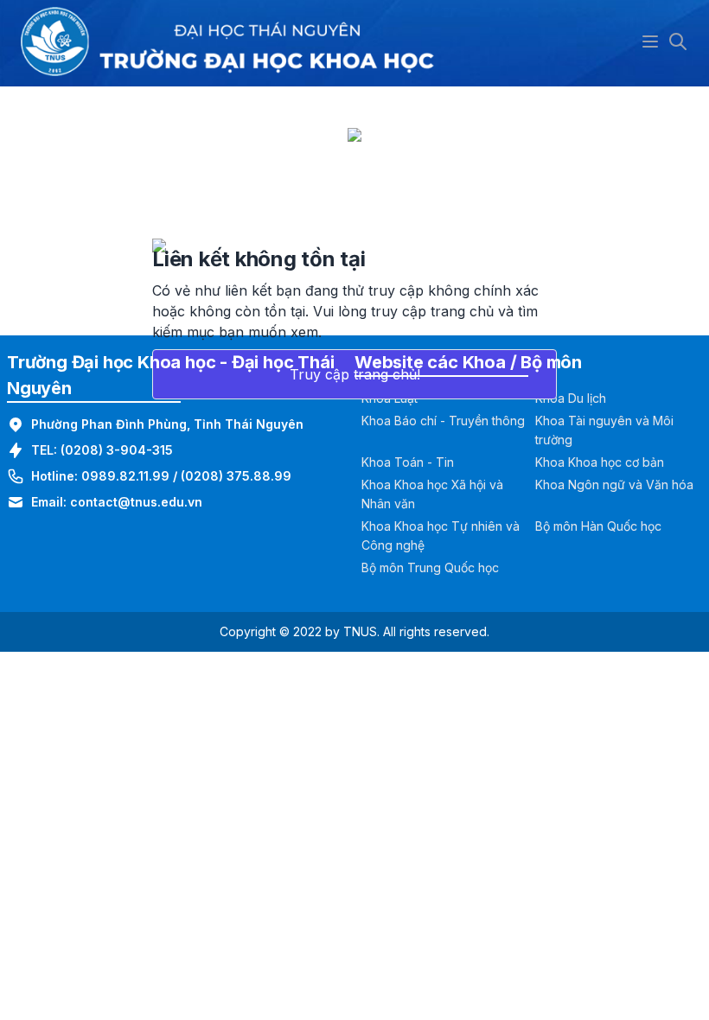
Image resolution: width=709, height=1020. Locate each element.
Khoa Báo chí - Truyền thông (443, 420)
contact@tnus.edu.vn (136, 501)
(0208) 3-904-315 (117, 450)
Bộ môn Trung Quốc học (430, 567)
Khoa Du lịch (570, 398)
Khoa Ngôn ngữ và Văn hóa (614, 484)
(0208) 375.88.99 (236, 476)
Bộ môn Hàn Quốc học (598, 526)
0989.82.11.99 (125, 476)
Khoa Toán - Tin (407, 462)
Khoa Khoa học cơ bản (599, 462)
